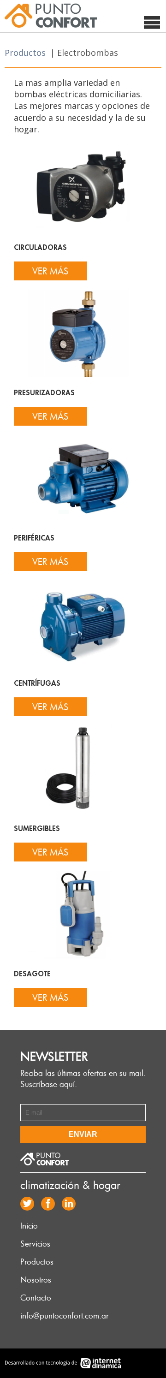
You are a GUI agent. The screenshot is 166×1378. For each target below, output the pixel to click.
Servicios (35, 1243)
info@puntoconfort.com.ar (64, 1315)
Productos (25, 52)
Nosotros (35, 1279)
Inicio (29, 1225)
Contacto (35, 1297)
